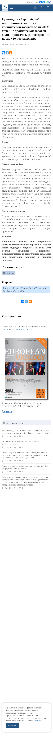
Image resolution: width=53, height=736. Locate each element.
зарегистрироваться (23, 329)
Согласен (12, 725)
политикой (38, 720)
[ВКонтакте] (3, 52)
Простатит (8, 273)
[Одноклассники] (10, 52)
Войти (48, 7)
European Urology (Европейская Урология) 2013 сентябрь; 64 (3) (24, 290)
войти (5, 329)
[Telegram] (7, 52)
